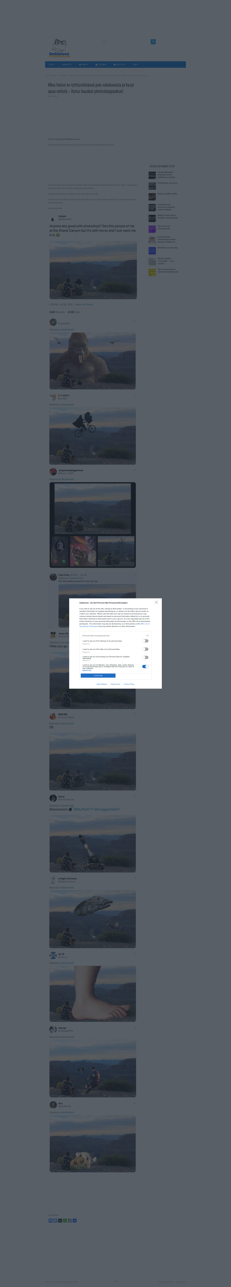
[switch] (145, 640)
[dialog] (115, 643)
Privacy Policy (129, 684)
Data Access (115, 684)
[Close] (157, 603)
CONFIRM (98, 676)
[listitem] (115, 635)
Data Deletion (102, 684)
